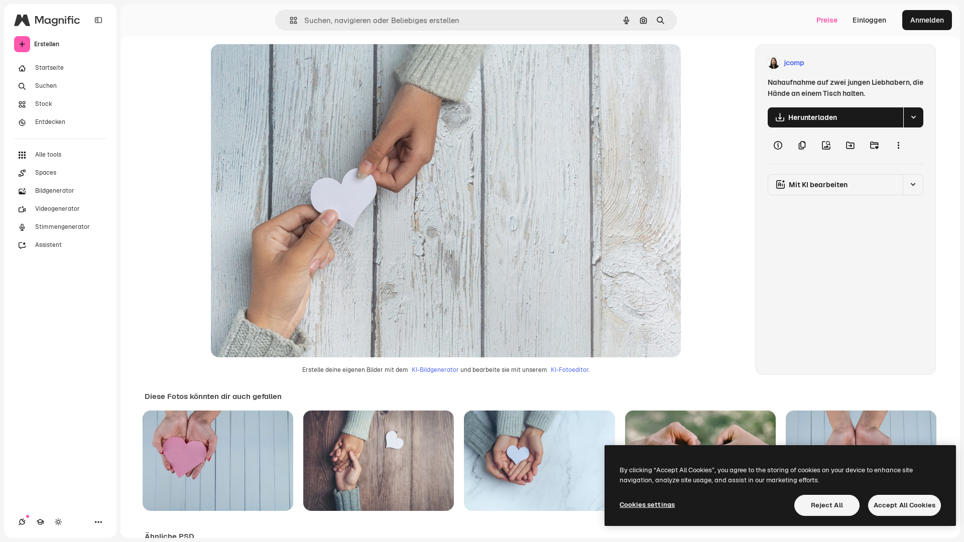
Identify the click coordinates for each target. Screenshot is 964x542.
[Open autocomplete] (289, 20)
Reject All (827, 505)
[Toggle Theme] (58, 522)
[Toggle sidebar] (98, 20)
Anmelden (927, 20)
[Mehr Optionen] (898, 146)
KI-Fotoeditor (569, 370)
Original (275, 63)
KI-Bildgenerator (435, 370)
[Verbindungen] (22, 522)
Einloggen (869, 20)
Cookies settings (647, 504)
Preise (826, 20)
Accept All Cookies (904, 505)
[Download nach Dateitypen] (913, 117)
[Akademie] (40, 522)
